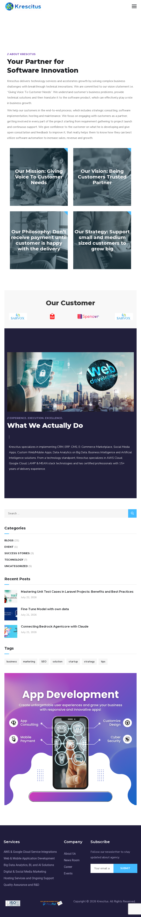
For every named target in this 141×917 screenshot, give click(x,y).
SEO (43, 661)
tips (103, 661)
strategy (89, 661)
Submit (125, 868)
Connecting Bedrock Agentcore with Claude (54, 626)
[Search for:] (70, 513)
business (12, 661)
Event (9, 547)
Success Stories (17, 553)
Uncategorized (16, 566)
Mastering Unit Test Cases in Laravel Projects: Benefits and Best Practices (77, 591)
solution (57, 661)
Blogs (9, 540)
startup (73, 661)
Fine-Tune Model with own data (45, 609)
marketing (29, 661)
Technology (13, 559)
